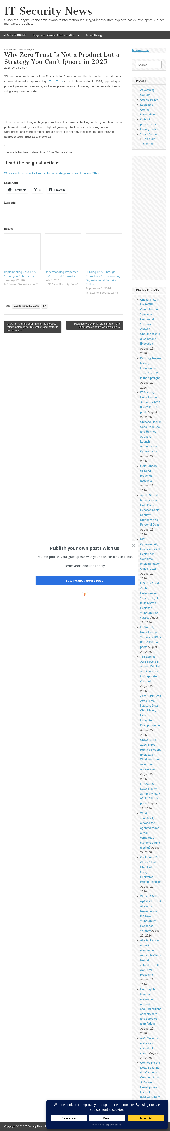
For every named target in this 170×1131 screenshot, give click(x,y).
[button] (84, 548)
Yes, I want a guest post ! (85, 580)
